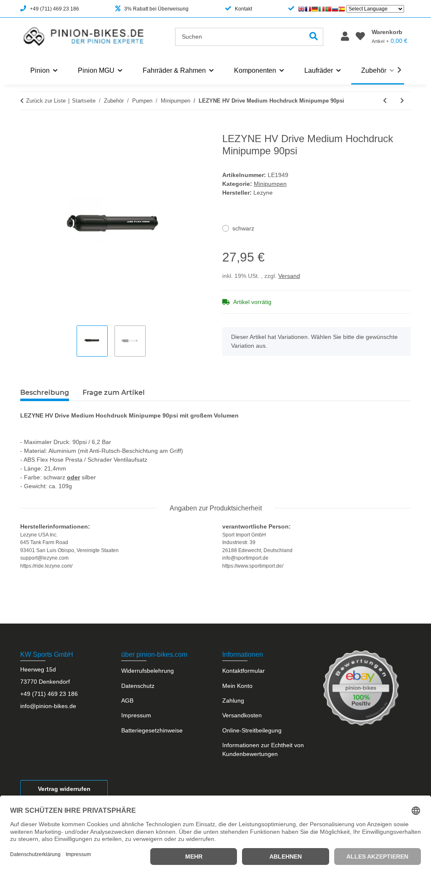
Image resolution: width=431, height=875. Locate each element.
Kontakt (243, 9)
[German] (314, 9)
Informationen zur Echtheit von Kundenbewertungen (263, 749)
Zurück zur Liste (46, 101)
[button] (345, 36)
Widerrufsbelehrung (147, 670)
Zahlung (233, 700)
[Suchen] (313, 37)
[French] (308, 9)
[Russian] (335, 9)
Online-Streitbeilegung (252, 730)
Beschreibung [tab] (44, 393)
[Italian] (321, 9)
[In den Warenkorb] (27, 128)
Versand (289, 275)
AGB (127, 700)
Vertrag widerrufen (64, 788)
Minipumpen (270, 183)
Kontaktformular (243, 670)
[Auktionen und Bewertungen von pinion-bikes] (361, 688)
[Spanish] (341, 9)
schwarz (243, 228)
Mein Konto (237, 685)
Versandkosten (242, 715)
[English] (301, 9)
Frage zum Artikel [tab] (113, 393)
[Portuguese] (328, 9)
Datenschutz (137, 685)
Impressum (136, 715)
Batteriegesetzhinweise (152, 730)
